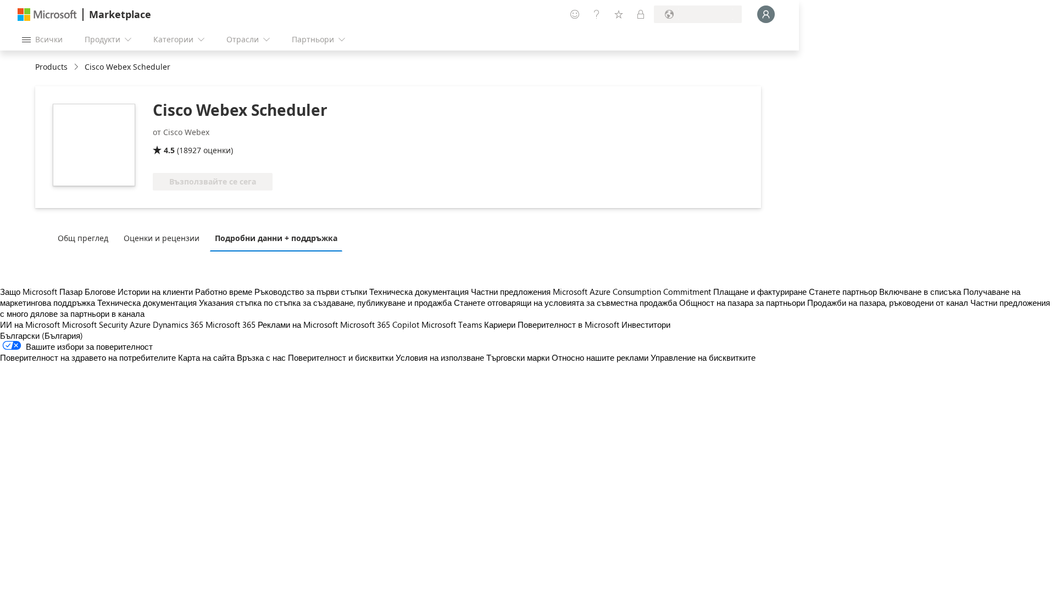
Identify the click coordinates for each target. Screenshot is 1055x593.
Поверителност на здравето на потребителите (88, 357)
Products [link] (51, 66)
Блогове (100, 291)
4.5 (169, 150)
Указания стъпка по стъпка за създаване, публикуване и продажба (325, 302)
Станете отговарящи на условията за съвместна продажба (565, 302)
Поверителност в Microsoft (568, 324)
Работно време (223, 291)
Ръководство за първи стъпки (310, 291)
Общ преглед (83, 238)
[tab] (86, 238)
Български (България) (41, 335)
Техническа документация (419, 291)
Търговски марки (517, 357)
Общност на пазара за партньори (742, 302)
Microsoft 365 (231, 324)
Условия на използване (440, 357)
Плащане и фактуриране (760, 291)
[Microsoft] (47, 14)
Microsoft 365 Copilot (379, 324)
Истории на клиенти (155, 291)
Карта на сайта (206, 357)
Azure (140, 324)
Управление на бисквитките (703, 357)
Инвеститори (645, 324)
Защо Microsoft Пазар (41, 291)
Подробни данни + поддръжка (276, 238)
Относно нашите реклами (600, 357)
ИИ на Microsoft (30, 324)
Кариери (499, 324)
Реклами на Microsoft (298, 324)
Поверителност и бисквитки (340, 357)
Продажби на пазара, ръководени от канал (887, 302)
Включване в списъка (920, 291)
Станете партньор (843, 291)
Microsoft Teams (451, 324)
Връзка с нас (261, 357)
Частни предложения (511, 291)
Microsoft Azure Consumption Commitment (633, 291)
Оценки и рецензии (161, 238)
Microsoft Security (94, 324)
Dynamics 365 (178, 324)
